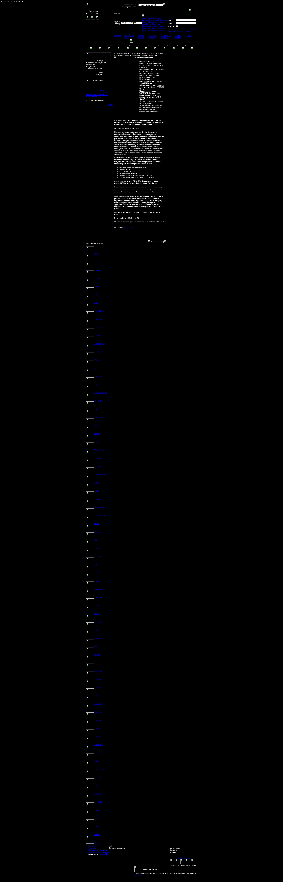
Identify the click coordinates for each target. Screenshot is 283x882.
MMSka (97, 483)
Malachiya (98, 679)
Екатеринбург (147, 20)
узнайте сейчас (183, 858)
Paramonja (98, 597)
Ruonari (97, 843)
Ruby (96, 696)
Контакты (92, 846)
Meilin (97, 491)
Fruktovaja (98, 335)
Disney (97, 368)
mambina (98, 736)
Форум (189, 36)
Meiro (97, 581)
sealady (97, 630)
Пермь (152, 26)
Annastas (97, 532)
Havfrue (97, 646)
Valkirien (98, 327)
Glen (96, 540)
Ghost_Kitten (99, 589)
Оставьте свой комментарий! (97, 95)
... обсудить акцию (102, 92)
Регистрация (185, 31)
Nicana (97, 286)
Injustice (97, 434)
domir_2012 (99, 745)
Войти (193, 29)
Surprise (97, 818)
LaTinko (97, 606)
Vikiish (97, 360)
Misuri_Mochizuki (101, 753)
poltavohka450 (100, 638)
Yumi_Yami (98, 450)
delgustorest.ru (128, 227)
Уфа (158, 24)
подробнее (138, 875)
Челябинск (155, 28)
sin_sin (97, 254)
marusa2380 (99, 376)
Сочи (161, 30)
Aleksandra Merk (100, 515)
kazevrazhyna (99, 344)
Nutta (96, 295)
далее (110, 105)
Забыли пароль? (174, 31)
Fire (96, 565)
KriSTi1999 (99, 352)
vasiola (97, 442)
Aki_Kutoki (98, 466)
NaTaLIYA (98, 712)
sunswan (98, 556)
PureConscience (100, 475)
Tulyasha (98, 687)
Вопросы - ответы (153, 37)
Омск (144, 24)
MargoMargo (99, 311)
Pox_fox (97, 278)
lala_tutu (97, 655)
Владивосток (147, 30)
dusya (97, 614)
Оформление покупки (166, 37)
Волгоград (146, 26)
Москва (117, 13)
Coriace (97, 810)
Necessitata (98, 704)
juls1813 (97, 728)
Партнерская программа (97, 850)
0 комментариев (92, 97)
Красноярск (146, 28)
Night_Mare (99, 417)
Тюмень (162, 28)
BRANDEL (104, 854)
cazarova (98, 663)
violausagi (98, 720)
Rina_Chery (99, 769)
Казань (150, 22)
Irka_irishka (99, 802)
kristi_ (97, 786)
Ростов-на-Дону (159, 22)
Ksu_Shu (98, 777)
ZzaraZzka (98, 671)
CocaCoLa (98, 401)
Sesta (96, 303)
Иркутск (155, 30)
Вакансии (92, 848)
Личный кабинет (178, 37)
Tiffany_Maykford (101, 393)
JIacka (97, 524)
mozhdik (98, 499)
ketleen (97, 425)
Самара (144, 22)
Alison (96, 761)
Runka (97, 548)
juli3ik (97, 573)
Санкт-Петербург (154, 18)
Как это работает (141, 37)
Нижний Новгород (160, 20)
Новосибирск (151, 24)
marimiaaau (99, 319)
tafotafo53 (98, 794)
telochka (97, 835)
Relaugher (98, 458)
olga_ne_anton (100, 262)
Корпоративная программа (98, 852)
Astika (96, 826)
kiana (96, 385)
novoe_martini (100, 507)
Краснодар (159, 26)
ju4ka (96, 409)
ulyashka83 (98, 622)
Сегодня (117, 36)
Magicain (98, 270)
